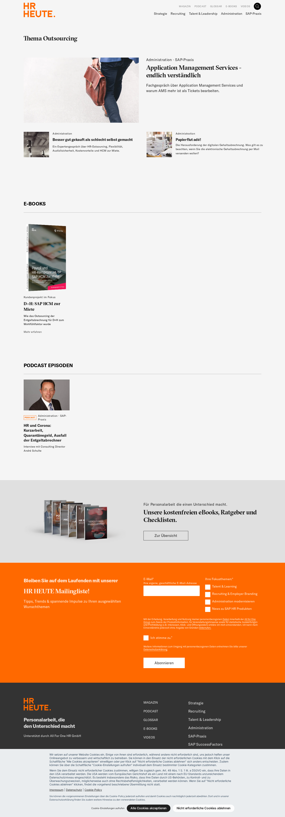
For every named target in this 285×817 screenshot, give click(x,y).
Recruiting (178, 14)
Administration (231, 14)
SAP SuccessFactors (205, 744)
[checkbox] (233, 598)
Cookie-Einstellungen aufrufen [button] (107, 808)
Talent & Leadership (203, 14)
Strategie (160, 14)
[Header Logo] (39, 10)
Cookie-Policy (93, 789)
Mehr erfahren (33, 331)
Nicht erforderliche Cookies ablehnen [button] (204, 808)
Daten (226, 619)
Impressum (56, 789)
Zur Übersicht (166, 535)
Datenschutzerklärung (155, 649)
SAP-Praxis (253, 14)
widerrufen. (205, 627)
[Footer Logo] (37, 705)
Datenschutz (74, 789)
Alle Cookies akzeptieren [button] (148, 808)
